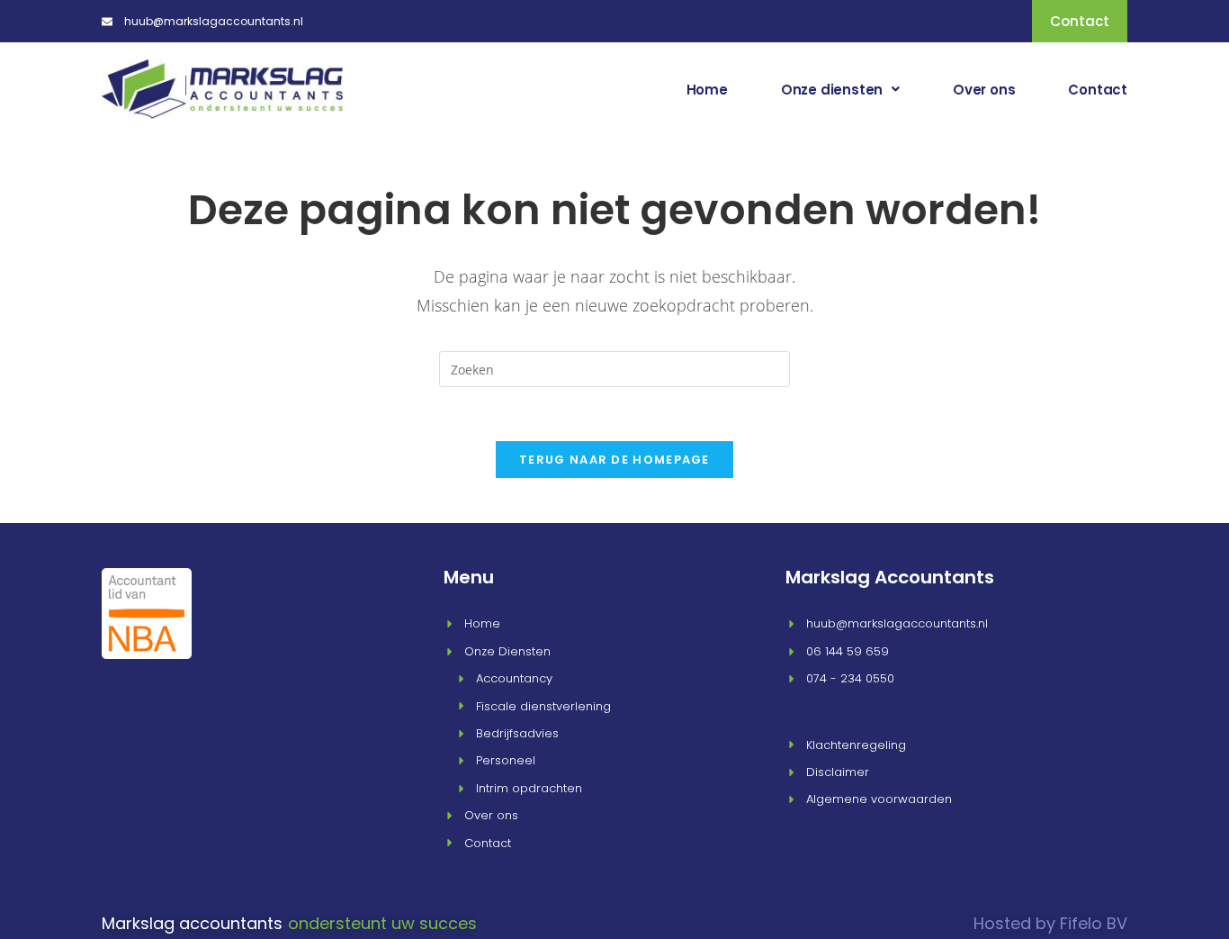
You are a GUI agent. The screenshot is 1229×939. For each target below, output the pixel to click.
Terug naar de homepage (614, 459)
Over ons (984, 89)
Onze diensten (832, 89)
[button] (840, 89)
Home (707, 89)
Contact (1097, 89)
